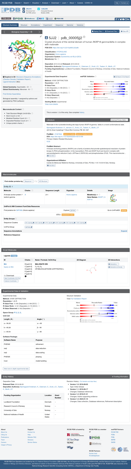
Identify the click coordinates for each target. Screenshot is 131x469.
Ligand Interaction (9, 82)
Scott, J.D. (95, 66)
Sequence (59, 25)
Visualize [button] (35, 3)
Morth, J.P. (112, 66)
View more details (51, 104)
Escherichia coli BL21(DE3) (71, 56)
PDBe (113, 435)
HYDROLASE (61, 51)
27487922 (58, 134)
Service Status (32, 442)
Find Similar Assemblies (12, 94)
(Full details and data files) (88, 381)
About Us (4, 432)
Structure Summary (10, 25)
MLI (5, 264)
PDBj (112, 437)
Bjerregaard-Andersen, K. (71, 66)
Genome (70, 25)
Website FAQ (32, 437)
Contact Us (31, 432)
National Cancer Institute (112, 461)
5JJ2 (48, 141)
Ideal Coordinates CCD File (12, 278)
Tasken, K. (103, 66)
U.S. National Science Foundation (46, 461)
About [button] (72, 3)
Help (116, 3)
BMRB (113, 440)
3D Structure (43, 181)
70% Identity (49, 223)
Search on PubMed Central (84, 134)
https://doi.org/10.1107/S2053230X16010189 (66, 136)
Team (3, 440)
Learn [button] (64, 3)
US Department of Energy (78, 461)
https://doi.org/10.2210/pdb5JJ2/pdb (66, 47)
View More (52, 156)
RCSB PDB (7, 2)
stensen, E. (70, 127)
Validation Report (23, 79)
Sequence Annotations (32, 77)
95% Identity (69, 223)
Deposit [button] (18, 3)
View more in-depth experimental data (16, 369)
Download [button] (55, 3)
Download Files (112, 31)
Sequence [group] (28, 181)
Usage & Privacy (6, 445)
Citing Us (4, 435)
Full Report (126, 76)
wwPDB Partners (117, 429)
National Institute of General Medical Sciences (49, 464)
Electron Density (10, 79)
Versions (80, 25)
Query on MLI (9, 267)
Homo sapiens (60, 54)
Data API (125, 31)
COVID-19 (88, 3)
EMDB (113, 442)
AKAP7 (100, 197)
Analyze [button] (45, 3)
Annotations (35, 25)
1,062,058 (44, 9)
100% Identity (80, 223)
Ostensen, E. (86, 66)
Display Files (97, 31)
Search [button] (26, 3)
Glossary (30, 440)
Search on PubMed (69, 134)
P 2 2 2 (17, 312)
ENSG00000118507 (68, 215)
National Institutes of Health (78, 464)
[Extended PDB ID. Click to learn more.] (84, 36)
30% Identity (28, 223)
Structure (24, 25)
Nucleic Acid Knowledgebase (94, 454)
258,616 (28, 9)
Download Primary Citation (118, 120)
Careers (80, 3)
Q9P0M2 (19, 210)
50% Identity (39, 223)
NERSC (70, 466)
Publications (5, 437)
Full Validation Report (78, 298)
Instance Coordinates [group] (11, 281)
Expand (124, 231)
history (81, 112)
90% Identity (59, 223)
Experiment (47, 25)
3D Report (118, 76)
